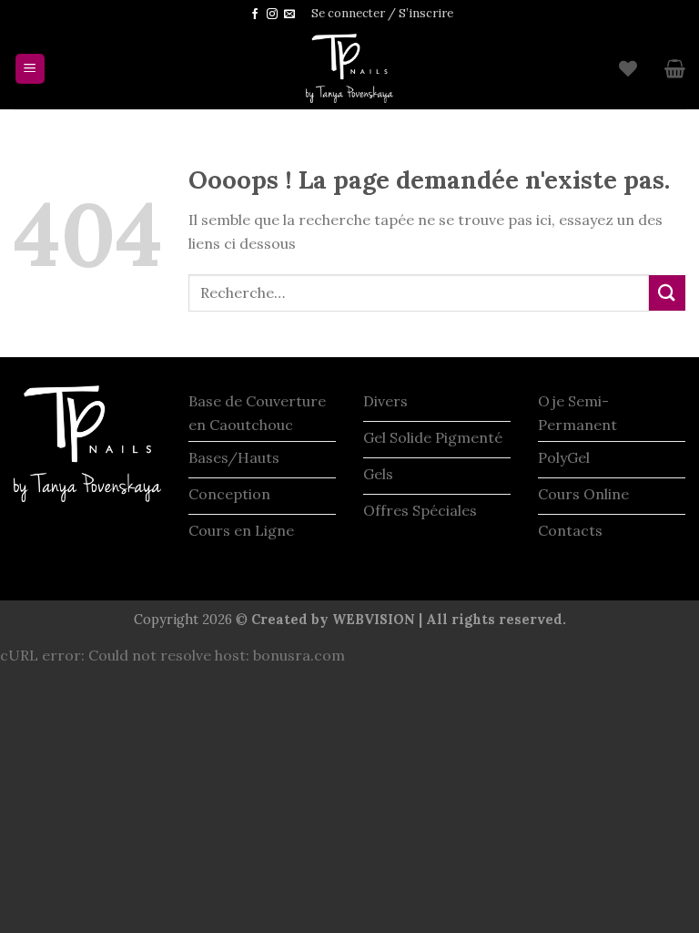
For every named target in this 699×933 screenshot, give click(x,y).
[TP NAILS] (349, 68)
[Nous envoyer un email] (289, 14)
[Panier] (674, 68)
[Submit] (667, 293)
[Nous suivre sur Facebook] (254, 14)
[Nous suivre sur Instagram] (272, 14)
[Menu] (30, 69)
